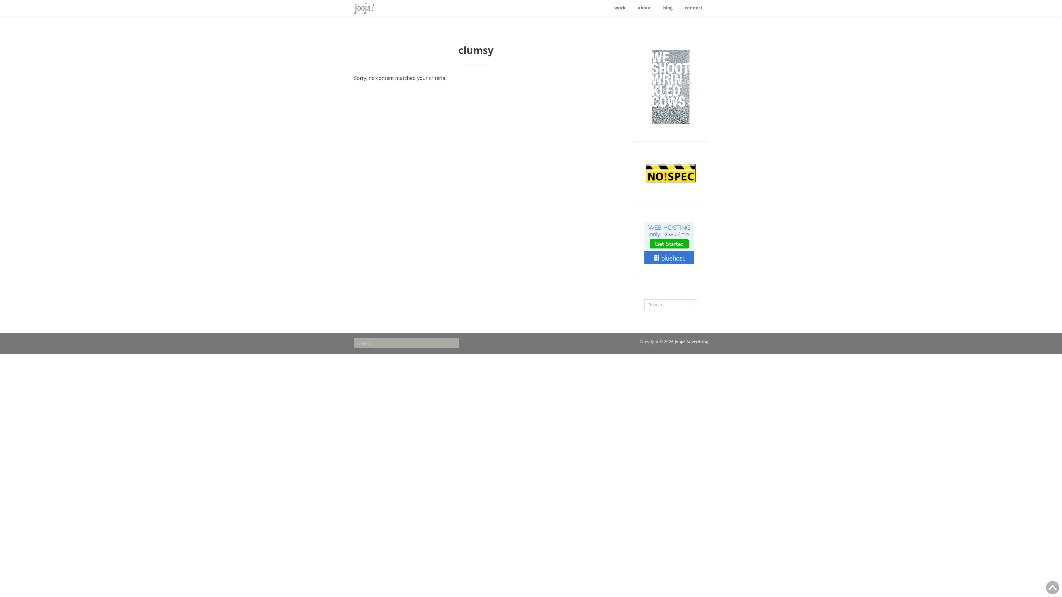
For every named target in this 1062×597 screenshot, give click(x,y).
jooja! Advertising (372, 8)
